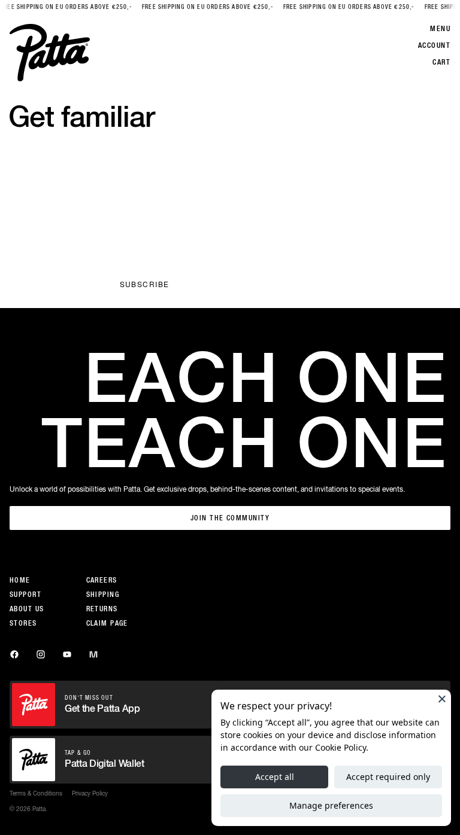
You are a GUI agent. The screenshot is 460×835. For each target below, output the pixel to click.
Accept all (274, 776)
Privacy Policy (186, 230)
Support (25, 594)
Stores (23, 623)
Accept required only (388, 776)
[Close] (442, 699)
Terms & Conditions (36, 793)
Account (434, 45)
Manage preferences (331, 805)
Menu (440, 29)
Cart (441, 62)
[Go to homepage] (50, 52)
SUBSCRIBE (145, 284)
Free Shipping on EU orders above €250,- (199, 7)
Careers (101, 580)
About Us (27, 609)
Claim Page (107, 623)
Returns (102, 609)
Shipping (103, 594)
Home (20, 580)
